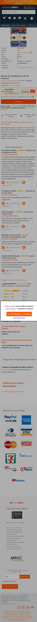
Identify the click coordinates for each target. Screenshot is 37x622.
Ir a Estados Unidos (19, 314)
